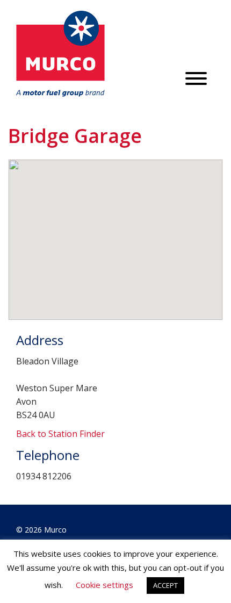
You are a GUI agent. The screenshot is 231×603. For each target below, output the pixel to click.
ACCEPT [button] (165, 585)
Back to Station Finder (60, 434)
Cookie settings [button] (104, 584)
